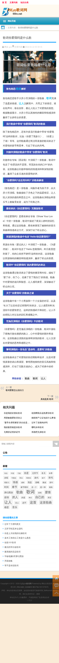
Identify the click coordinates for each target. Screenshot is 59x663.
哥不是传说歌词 (11, 565)
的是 (23, 497)
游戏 (40, 492)
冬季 (50, 473)
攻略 (37, 482)
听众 (21, 478)
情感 (15, 482)
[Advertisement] (29, 633)
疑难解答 (28, 587)
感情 (22, 482)
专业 (5, 473)
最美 (51, 487)
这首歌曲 (46, 502)
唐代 (36, 477)
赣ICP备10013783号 (41, 587)
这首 (33, 502)
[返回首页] (56, 578)
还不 (24, 502)
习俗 (19, 473)
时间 (6, 486)
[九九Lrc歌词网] (29, 11)
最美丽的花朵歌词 (12, 551)
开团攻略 (8, 560)
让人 (21, 103)
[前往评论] (56, 585)
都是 (6, 507)
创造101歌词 (10, 542)
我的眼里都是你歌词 (13, 427)
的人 (15, 497)
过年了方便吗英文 (12, 523)
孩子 (43, 478)
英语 (49, 497)
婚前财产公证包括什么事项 (44, 417)
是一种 (43, 487)
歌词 (49, 98)
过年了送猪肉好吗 (40, 422)
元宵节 (35, 473)
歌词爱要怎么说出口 (15, 390)
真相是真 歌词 (47, 399)
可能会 (13, 478)
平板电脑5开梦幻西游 (14, 556)
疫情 (6, 497)
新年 (51, 482)
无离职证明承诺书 (12, 431)
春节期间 (24, 487)
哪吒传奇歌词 (38, 427)
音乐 (14, 507)
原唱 (6, 477)
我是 (30, 482)
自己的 (39, 497)
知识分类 (24, 2)
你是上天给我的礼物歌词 (15, 533)
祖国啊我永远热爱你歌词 (43, 412)
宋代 (50, 477)
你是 (26, 472)
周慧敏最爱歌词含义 (13, 417)
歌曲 (18, 88)
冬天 (44, 473)
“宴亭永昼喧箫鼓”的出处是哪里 (17, 422)
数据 (44, 482)
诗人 (17, 502)
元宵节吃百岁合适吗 (13, 528)
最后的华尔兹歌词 (12, 547)
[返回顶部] (56, 593)
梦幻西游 (8, 492)
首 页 (4, 2)
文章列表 (14, 2)
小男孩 (29, 600)
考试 (30, 497)
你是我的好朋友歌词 (13, 412)
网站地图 (20, 587)
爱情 (48, 492)
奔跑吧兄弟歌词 (39, 431)
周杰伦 (28, 478)
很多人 (6, 482)
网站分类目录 (47, 583)
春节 (14, 487)
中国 (12, 473)
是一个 (34, 487)
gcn (10, 47)
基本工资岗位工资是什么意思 (17, 537)
